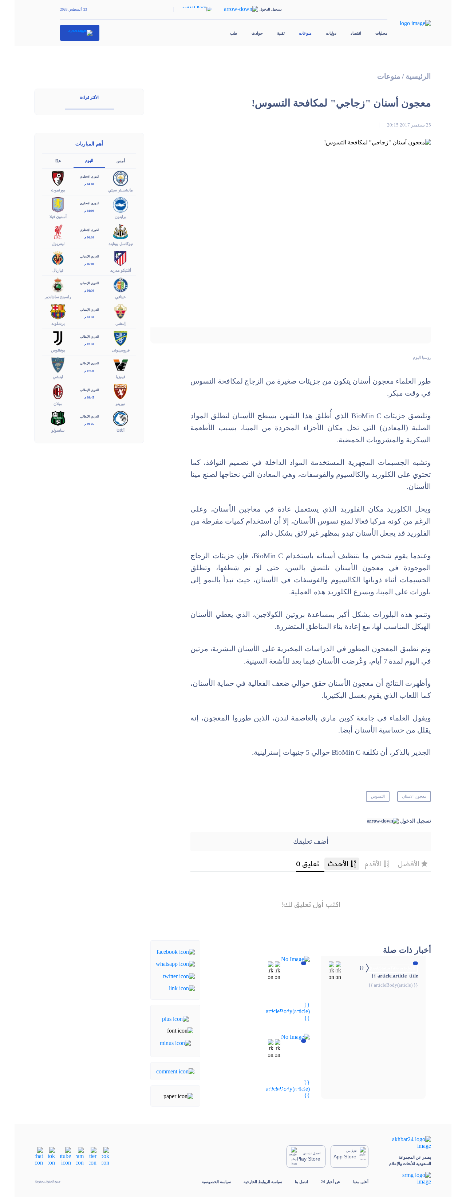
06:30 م (89, 237)
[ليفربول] (58, 231)
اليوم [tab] (89, 160)
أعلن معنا (360, 1181)
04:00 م (89, 184)
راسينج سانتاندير (58, 297)
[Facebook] (176, 951)
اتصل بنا (301, 1181)
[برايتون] (120, 204)
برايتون (120, 216)
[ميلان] (58, 391)
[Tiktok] (51, 1156)
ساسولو (57, 430)
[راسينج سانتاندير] (58, 284)
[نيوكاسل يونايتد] (120, 231)
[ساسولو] (58, 418)
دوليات (331, 33)
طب (233, 33)
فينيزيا (120, 376)
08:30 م (89, 290)
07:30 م (89, 344)
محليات (381, 33)
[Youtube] (65, 1156)
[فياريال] (58, 257)
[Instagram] (80, 1156)
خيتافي (120, 297)
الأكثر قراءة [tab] (89, 97)
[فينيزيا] (120, 364)
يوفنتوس (58, 350)
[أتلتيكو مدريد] (120, 257)
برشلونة (58, 323)
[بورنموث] (58, 178)
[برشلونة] (58, 311)
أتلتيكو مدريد (120, 270)
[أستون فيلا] (58, 204)
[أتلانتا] (120, 418)
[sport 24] (80, 33)
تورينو (120, 403)
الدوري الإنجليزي (89, 176)
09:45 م (89, 397)
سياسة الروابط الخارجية (263, 1181)
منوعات (305, 33)
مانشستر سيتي (120, 190)
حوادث (257, 33)
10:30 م (89, 317)
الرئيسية (418, 76)
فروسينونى (121, 350)
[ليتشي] (58, 364)
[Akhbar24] (406, 1142)
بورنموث (58, 190)
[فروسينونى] (120, 338)
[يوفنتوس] (58, 338)
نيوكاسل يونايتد (120, 243)
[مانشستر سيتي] (120, 178)
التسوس (378, 796)
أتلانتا (120, 430)
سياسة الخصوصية (216, 1181)
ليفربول (58, 243)
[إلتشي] (120, 311)
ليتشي (58, 376)
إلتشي (120, 323)
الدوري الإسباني (89, 256)
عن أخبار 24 (330, 1181)
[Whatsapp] (175, 963)
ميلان (58, 403)
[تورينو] (120, 391)
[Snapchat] (39, 1156)
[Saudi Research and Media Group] (406, 1178)
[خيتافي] (120, 284)
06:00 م (89, 264)
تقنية (281, 33)
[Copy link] (182, 988)
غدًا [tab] (58, 161)
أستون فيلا (58, 216)
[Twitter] (179, 975)
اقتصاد (356, 33)
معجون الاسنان (414, 796)
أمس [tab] (120, 161)
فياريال (57, 270)
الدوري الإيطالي (89, 336)
